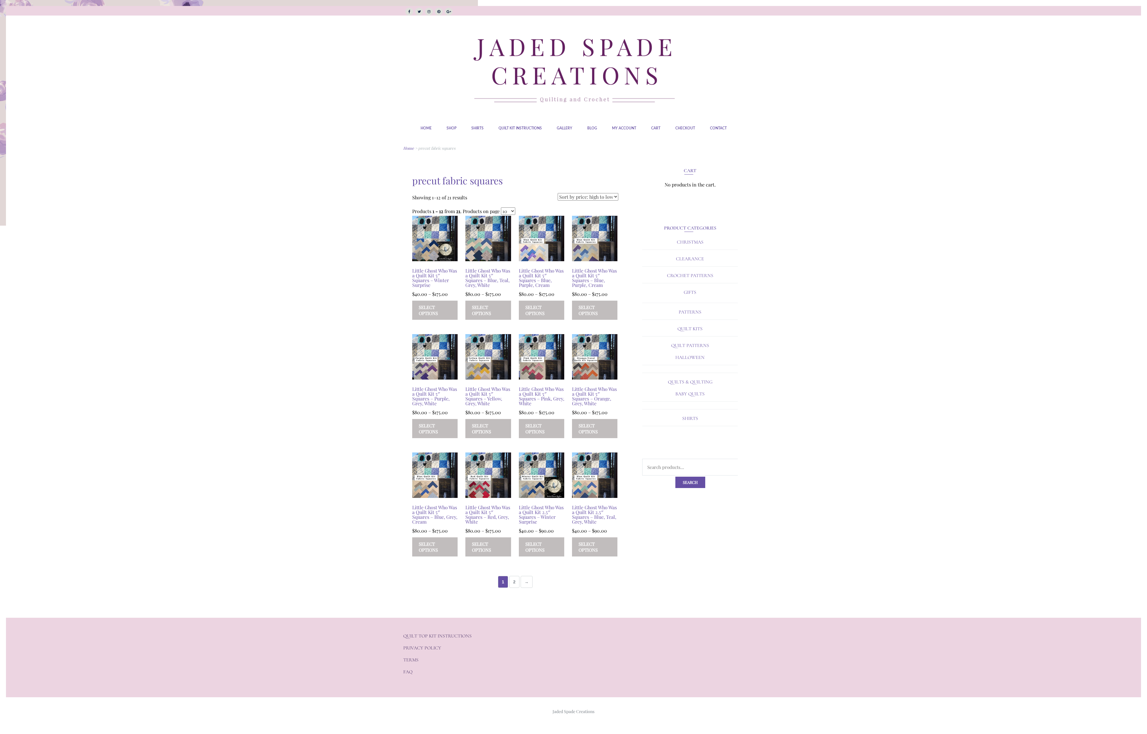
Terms (410, 660)
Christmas (690, 242)
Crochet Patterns (690, 276)
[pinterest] (439, 12)
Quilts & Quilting (690, 382)
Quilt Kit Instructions (520, 128)
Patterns (690, 312)
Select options (428, 310)
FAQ (408, 672)
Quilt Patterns (690, 345)
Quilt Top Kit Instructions (437, 636)
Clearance (690, 259)
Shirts (477, 128)
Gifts (690, 292)
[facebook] (409, 12)
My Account (624, 128)
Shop (451, 128)
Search (690, 482)
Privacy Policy (422, 648)
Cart (655, 128)
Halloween (690, 357)
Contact (718, 128)
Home (426, 128)
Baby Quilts (690, 394)
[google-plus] (449, 12)
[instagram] (429, 12)
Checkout (685, 128)
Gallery (564, 128)
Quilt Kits (690, 329)
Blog (592, 128)
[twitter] (419, 12)
